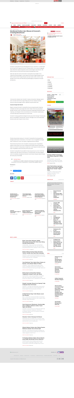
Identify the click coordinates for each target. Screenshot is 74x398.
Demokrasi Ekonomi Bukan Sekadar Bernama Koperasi (59, 269)
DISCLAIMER (55, 355)
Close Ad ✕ (37, 3)
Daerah (19, 25)
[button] (48, 38)
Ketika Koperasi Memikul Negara (59, 279)
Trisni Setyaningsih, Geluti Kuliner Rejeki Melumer (26, 194)
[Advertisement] (37, 12)
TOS (59, 355)
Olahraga (45, 25)
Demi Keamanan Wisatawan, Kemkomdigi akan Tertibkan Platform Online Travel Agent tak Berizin (33, 306)
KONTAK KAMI (26, 355)
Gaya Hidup (33, 25)
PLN (48, 80)
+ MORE (62, 253)
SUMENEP (49, 86)
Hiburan (39, 25)
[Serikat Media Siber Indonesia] (60, 352)
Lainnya (59, 25)
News (14, 25)
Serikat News (18, 34)
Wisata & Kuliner (26, 25)
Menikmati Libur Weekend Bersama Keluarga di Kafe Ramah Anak (14, 195)
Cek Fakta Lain (60, 101)
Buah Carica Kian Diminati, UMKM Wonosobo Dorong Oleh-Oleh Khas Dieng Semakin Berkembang (33, 242)
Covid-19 (49, 84)
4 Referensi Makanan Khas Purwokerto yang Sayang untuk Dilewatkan (40, 212)
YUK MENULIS (32, 355)
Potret (50, 25)
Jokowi (49, 82)
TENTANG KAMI (16, 355)
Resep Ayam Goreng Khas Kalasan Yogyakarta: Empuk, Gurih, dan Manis (32, 273)
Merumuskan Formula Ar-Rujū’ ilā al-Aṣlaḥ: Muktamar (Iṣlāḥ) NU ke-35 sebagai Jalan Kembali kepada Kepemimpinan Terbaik (59, 291)
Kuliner (15, 170)
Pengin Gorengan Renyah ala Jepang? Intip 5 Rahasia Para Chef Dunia (33, 284)
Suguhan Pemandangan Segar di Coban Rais (15, 211)
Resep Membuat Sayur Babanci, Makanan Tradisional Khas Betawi (27, 211)
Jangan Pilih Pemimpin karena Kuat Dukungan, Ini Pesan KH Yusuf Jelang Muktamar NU (57, 206)
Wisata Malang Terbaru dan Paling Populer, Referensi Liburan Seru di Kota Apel (33, 328)
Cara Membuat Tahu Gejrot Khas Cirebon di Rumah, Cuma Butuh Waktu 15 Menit (33, 263)
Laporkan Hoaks (51, 101)
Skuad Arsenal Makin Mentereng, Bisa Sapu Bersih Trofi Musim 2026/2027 (57, 194)
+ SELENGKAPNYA (61, 179)
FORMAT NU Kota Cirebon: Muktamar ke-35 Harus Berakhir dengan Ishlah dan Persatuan (57, 243)
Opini (55, 25)
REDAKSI (21, 355)
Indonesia (49, 88)
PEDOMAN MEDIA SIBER (48, 355)
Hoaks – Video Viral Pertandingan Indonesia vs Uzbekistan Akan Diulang (52, 97)
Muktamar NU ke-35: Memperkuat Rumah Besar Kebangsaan (57, 231)
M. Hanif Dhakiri (57, 281)
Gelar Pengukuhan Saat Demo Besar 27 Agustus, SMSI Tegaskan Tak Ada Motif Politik (57, 219)
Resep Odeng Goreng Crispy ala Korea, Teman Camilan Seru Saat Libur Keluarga (33, 252)
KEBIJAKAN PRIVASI (39, 355)
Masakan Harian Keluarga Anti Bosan (32, 316)
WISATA (19, 170)
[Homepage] (11, 25)
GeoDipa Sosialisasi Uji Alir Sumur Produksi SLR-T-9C (55, 37)
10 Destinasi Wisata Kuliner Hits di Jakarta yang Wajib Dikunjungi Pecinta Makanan (40, 195)
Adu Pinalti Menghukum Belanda (58, 303)
